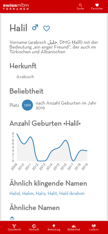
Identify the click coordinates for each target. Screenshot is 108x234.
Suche (80, 8)
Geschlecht (14, 229)
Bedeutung (54, 229)
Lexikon (93, 229)
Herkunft (34, 229)
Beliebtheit (74, 229)
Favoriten (97, 8)
